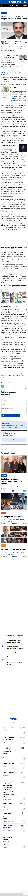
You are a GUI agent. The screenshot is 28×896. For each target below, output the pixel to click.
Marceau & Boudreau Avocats (8, 731)
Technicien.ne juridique (9, 728)
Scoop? (24, 5)
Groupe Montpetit (6, 744)
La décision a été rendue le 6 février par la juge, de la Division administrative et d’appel (13, 73)
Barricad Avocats (6, 775)
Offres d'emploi (14, 5)
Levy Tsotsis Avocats (7, 799)
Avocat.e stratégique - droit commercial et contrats (8, 739)
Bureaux (4, 513)
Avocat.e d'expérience (8, 772)
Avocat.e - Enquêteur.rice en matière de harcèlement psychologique (7, 839)
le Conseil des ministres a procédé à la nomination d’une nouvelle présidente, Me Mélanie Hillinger (14, 373)
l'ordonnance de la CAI (19, 273)
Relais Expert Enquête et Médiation (7, 846)
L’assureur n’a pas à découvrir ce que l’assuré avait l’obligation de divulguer (15, 662)
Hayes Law (5, 759)
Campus (4, 545)
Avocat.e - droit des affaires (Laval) (8, 826)
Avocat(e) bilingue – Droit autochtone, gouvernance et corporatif (8, 750)
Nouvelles (4, 13)
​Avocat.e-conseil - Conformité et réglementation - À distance (8, 815)
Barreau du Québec (6, 809)
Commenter (16, 490)
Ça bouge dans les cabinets (14, 656)
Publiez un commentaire (11, 416)
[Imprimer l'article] (26, 490)
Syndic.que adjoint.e (8, 803)
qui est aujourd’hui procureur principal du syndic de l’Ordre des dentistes (13, 100)
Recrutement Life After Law (8, 821)
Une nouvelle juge (11, 652)
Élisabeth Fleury (7, 42)
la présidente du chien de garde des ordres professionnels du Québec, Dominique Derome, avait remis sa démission (14, 361)
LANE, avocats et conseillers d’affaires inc (8, 831)
